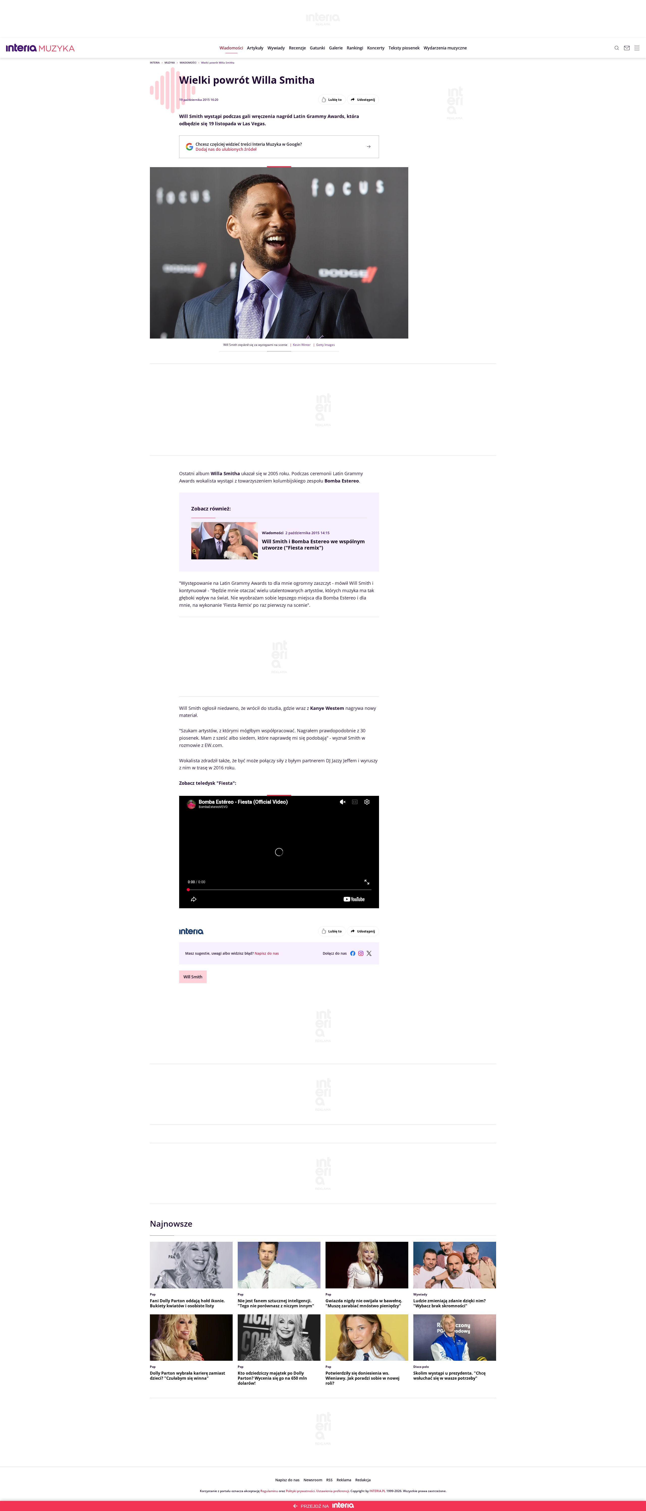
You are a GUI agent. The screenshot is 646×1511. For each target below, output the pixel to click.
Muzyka (170, 62)
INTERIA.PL (377, 1491)
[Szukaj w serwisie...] (617, 48)
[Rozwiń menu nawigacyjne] (637, 48)
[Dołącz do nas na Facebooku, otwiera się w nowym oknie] (353, 953)
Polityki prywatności (300, 1491)
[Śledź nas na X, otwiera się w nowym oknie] (369, 953)
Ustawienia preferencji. (333, 1491)
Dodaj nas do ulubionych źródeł (249, 149)
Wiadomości (188, 62)
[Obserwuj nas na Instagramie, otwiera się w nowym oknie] (361, 953)
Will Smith (192, 977)
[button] (317, 48)
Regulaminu (269, 1491)
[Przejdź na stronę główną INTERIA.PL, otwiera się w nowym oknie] (21, 48)
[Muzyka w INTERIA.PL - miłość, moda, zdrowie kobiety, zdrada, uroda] (57, 48)
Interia (155, 62)
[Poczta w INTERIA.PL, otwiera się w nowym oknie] (627, 48)
